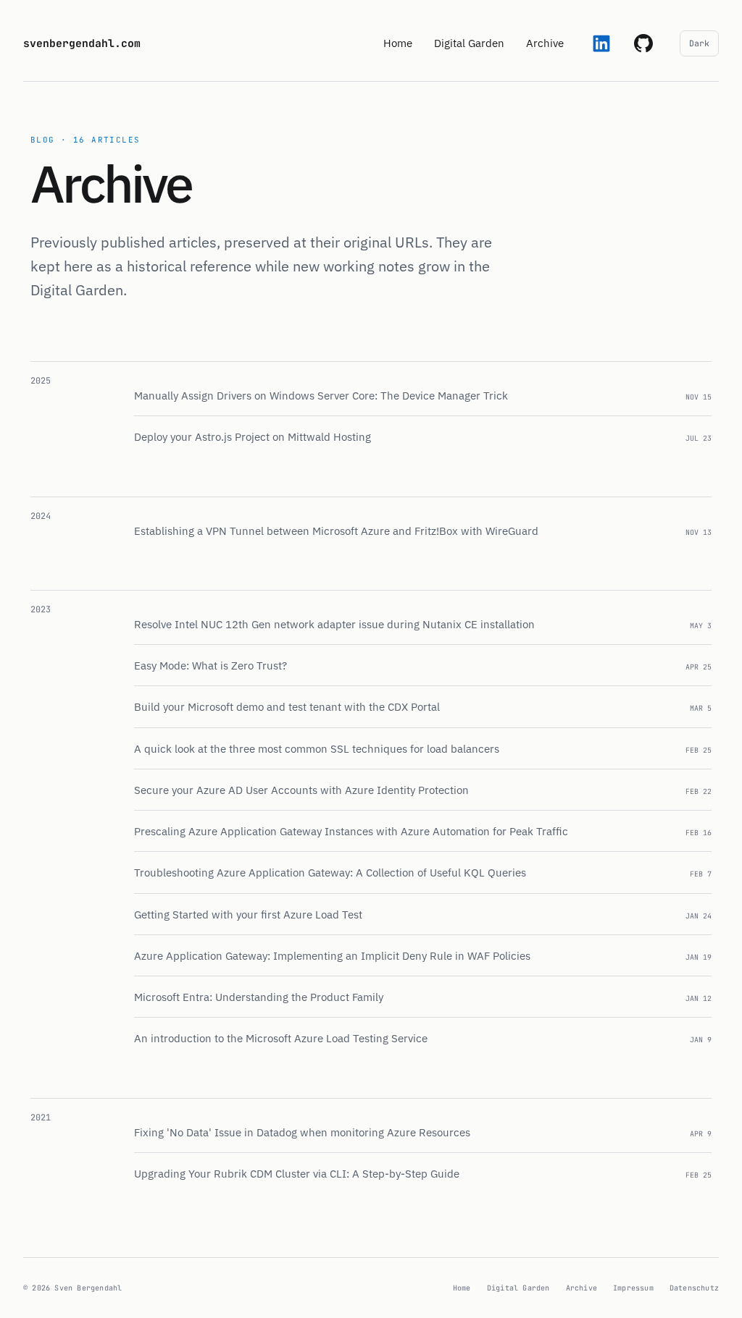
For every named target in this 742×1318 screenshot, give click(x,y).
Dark (699, 43)
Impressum (633, 1288)
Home (397, 43)
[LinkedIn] (601, 43)
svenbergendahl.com (82, 43)
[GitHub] (643, 43)
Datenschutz (694, 1288)
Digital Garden (469, 43)
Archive (581, 1288)
